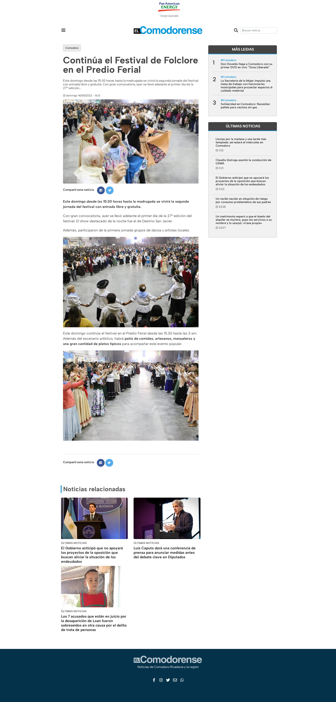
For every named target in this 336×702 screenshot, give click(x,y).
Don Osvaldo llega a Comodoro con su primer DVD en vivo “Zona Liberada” (246, 65)
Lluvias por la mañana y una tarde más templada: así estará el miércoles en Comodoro (241, 142)
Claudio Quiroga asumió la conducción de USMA (243, 161)
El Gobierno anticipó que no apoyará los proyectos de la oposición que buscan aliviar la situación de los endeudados (92, 555)
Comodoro (72, 48)
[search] (258, 30)
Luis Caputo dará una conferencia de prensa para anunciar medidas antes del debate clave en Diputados (165, 552)
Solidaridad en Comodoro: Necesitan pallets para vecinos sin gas (245, 105)
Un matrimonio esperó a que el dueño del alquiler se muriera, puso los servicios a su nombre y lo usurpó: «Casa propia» (244, 220)
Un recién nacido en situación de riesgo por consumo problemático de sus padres (243, 200)
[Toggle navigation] (63, 30)
